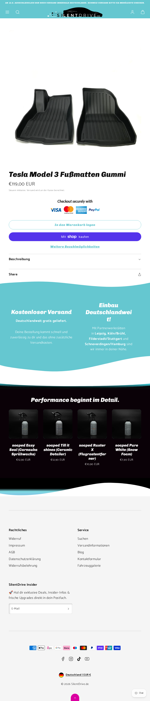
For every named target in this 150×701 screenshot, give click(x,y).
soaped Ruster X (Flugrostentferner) (92, 452)
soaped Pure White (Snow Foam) (126, 449)
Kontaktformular (89, 559)
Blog (81, 552)
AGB (12, 552)
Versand (31, 190)
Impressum (17, 545)
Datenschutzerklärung (25, 559)
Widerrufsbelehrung (23, 565)
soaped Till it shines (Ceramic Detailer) (58, 449)
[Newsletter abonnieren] (68, 608)
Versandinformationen (93, 545)
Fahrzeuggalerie (89, 565)
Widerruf (15, 539)
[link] (132, 12)
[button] (7, 12)
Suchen (83, 539)
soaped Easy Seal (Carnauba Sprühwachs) (23, 449)
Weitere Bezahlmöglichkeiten (75, 246)
